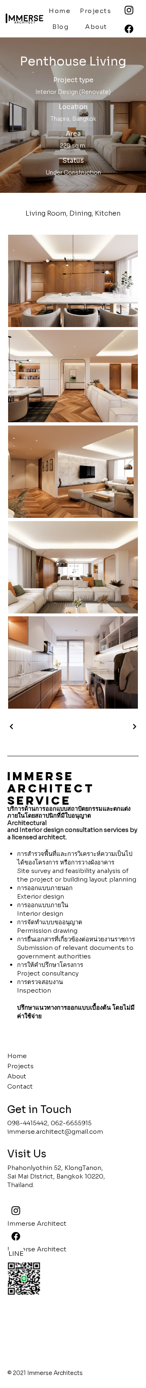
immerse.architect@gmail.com (55, 1131)
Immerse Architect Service (50, 788)
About (16, 1076)
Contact (20, 1086)
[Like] (128, 28)
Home (17, 1056)
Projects (20, 1066)
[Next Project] (134, 726)
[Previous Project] (11, 726)
